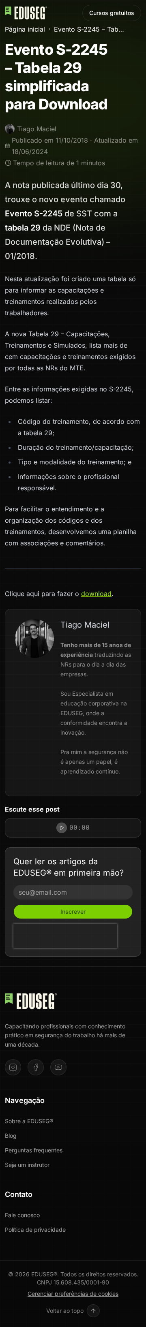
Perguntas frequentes (33, 1150)
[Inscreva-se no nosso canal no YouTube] (58, 1067)
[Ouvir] (61, 828)
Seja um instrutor (27, 1164)
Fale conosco (22, 1215)
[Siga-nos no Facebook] (36, 1067)
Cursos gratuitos (111, 12)
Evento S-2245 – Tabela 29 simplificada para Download (89, 29)
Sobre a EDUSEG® (29, 1121)
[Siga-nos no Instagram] (13, 1067)
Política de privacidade (35, 1229)
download (96, 594)
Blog (11, 1135)
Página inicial (25, 29)
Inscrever (73, 911)
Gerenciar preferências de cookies (73, 1293)
